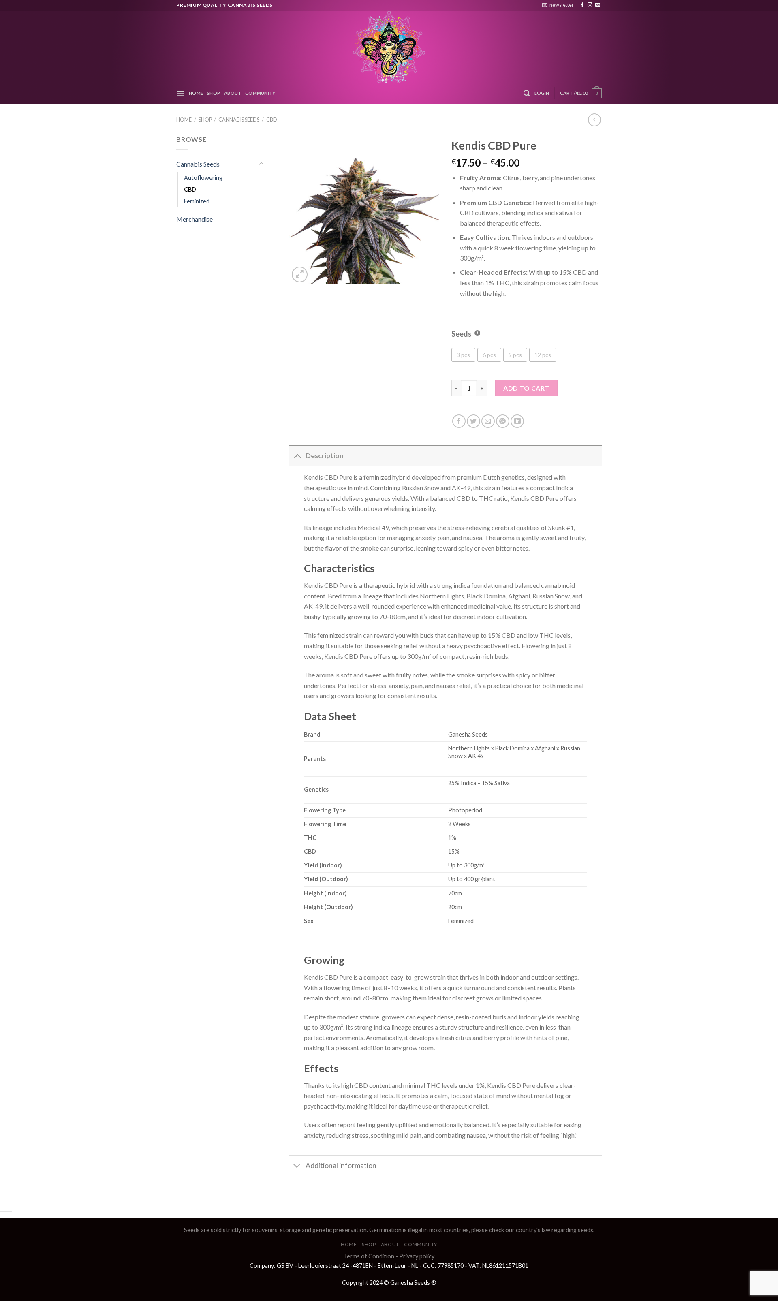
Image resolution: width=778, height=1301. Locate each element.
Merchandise (194, 219)
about (232, 93)
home (196, 93)
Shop (205, 119)
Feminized (196, 201)
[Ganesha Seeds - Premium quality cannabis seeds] (389, 47)
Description (325, 455)
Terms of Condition (369, 1256)
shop (213, 93)
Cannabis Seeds (238, 119)
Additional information (341, 1165)
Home (184, 119)
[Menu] (180, 93)
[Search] (527, 93)
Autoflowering (203, 177)
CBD (271, 119)
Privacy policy (416, 1256)
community (260, 93)
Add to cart (526, 388)
